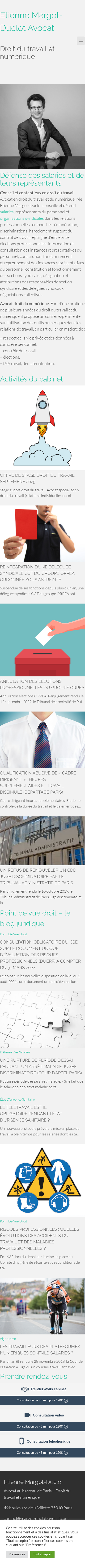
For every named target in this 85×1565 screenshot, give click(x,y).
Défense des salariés (15, 1052)
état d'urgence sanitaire (17, 1099)
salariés (7, 211)
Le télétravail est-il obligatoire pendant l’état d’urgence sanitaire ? (31, 1113)
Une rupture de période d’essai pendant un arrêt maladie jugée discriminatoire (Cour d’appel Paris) (41, 1066)
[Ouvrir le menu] (81, 41)
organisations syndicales (22, 218)
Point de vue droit (13, 934)
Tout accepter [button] (42, 1554)
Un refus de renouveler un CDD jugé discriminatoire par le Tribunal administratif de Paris (38, 876)
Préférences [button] (17, 1554)
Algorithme (8, 1339)
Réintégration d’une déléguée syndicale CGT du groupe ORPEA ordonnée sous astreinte (37, 573)
